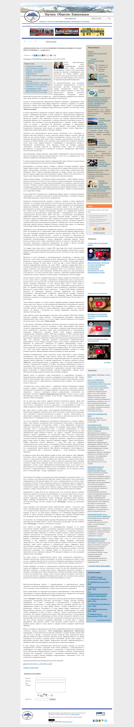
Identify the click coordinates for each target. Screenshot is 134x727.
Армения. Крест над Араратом (97, 293)
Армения (26, 660)
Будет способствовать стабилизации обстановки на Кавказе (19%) (98, 216)
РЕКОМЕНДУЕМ (76, 21)
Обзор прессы (47, 59)
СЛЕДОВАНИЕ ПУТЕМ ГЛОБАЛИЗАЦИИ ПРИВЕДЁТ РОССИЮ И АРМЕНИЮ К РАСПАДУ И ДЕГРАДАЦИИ (99, 186)
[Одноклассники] (41, 55)
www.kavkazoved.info (74, 714)
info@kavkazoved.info (67, 721)
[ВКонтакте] (35, 55)
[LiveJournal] (45, 55)
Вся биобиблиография (103, 620)
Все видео (107, 362)
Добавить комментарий (30, 667)
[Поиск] (109, 18)
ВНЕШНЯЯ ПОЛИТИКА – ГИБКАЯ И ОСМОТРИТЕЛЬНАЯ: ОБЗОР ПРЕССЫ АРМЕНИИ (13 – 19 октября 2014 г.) (38, 84)
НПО (54, 660)
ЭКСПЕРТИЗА (85, 21)
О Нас (66, 18)
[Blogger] (47, 55)
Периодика (100, 375)
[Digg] (49, 55)
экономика (59, 660)
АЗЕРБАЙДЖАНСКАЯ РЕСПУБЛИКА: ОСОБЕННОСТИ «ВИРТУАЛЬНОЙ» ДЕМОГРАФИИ (98, 427)
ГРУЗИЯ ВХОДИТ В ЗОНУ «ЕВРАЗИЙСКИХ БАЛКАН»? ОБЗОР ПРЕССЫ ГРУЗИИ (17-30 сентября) (37, 90)
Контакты (70, 18)
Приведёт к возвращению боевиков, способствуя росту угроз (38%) (98, 220)
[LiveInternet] (55, 55)
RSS (75, 18)
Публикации (27, 59)
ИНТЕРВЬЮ (67, 21)
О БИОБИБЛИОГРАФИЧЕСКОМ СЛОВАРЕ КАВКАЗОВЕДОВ (97, 594)
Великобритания (35, 660)
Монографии (92, 375)
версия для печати (31, 664)
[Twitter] (39, 55)
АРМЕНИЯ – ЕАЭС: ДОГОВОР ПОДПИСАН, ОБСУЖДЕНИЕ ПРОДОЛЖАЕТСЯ (35, 72)
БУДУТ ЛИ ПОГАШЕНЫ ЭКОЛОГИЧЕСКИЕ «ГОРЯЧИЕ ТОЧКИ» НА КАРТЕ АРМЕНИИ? (99, 145)
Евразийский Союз (47, 660)
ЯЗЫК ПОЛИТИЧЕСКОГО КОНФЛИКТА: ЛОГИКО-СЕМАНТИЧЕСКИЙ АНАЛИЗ (97, 469)
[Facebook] (37, 55)
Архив (89, 377)
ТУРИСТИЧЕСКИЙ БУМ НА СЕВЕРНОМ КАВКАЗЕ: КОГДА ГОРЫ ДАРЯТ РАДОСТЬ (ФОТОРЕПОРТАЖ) (99, 124)
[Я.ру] (32, 55)
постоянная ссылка (46, 664)
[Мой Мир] (43, 55)
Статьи (107, 375)
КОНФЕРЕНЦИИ (58, 21)
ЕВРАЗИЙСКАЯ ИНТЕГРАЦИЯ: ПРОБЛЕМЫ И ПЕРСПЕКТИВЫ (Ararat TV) (98, 316)
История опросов (99, 233)
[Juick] (53, 55)
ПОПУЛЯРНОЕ (37, 59)
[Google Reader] (51, 55)
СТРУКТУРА (50, 21)
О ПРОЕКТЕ (42, 21)
